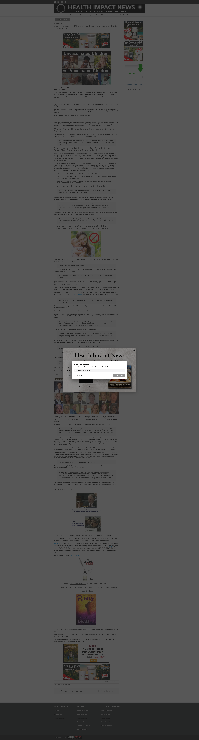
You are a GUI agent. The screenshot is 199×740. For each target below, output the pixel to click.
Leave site (79, 375)
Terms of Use (98, 366)
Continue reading (119, 375)
